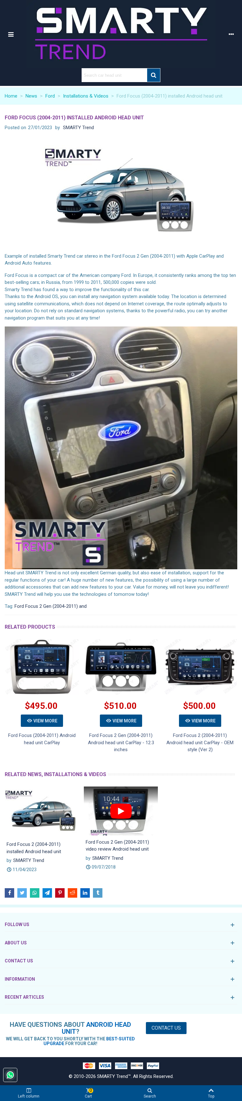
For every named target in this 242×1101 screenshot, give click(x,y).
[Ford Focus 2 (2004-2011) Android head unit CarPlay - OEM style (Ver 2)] (200, 667)
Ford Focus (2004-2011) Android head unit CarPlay (42, 739)
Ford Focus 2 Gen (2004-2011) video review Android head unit (117, 845)
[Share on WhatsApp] (34, 893)
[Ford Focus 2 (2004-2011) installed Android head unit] (42, 812)
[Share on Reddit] (72, 893)
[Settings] (231, 34)
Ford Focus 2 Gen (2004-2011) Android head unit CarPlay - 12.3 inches (121, 742)
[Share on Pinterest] (60, 893)
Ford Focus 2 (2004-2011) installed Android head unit (34, 847)
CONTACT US (19, 960)
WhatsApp (10, 1075)
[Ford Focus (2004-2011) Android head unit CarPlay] (42, 667)
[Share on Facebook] (9, 893)
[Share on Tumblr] (97, 893)
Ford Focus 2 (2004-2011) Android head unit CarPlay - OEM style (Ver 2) (199, 742)
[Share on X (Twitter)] (22, 893)
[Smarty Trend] (121, 34)
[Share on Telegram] (47, 893)
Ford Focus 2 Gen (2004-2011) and (50, 606)
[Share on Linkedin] (85, 893)
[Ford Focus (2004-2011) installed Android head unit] (121, 193)
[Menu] (11, 34)
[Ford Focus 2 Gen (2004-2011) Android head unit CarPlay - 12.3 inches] (121, 667)
